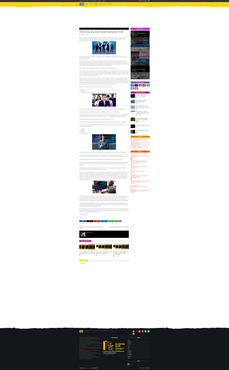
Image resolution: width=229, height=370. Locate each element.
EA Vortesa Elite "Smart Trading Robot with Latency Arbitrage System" (142, 120)
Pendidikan (130, 354)
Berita (129, 340)
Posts (130, 363)
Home (81, 28)
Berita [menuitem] (109, 4)
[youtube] (136, 88)
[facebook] (140, 1)
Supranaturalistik (134, 185)
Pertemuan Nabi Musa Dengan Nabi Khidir (139, 186)
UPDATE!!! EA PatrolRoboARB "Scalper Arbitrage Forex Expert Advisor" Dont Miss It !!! (139, 55)
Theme (98, 368)
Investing (132, 160)
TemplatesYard (88, 368)
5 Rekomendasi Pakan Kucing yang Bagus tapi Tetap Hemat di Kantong (139, 176)
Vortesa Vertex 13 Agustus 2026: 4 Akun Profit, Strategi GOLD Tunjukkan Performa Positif (121, 253)
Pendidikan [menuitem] (96, 4)
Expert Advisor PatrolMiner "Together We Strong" (140, 41)
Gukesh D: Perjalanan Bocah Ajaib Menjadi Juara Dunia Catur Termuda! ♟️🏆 (140, 182)
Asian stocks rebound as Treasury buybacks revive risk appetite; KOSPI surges (139, 162)
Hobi (129, 347)
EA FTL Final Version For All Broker (138, 69)
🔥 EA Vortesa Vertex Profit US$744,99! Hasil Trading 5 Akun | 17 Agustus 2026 (87, 252)
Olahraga (129, 352)
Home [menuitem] (87, 4)
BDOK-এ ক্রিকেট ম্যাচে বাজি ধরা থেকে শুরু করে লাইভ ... (139, 140)
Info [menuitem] (91, 4)
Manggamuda (133, 189)
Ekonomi (129, 343)
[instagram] (143, 1)
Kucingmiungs (133, 174)
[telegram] (149, 1)
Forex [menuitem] (101, 4)
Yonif (81, 34)
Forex (84, 28)
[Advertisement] (114, 16)
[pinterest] (145, 1)
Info (128, 349)
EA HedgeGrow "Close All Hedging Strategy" (138, 62)
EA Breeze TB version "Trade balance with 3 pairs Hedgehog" (140, 76)
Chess (132, 180)
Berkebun (129, 342)
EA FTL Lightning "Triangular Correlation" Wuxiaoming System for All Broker (140, 48)
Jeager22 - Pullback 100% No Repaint (138, 171)
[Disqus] (104, 309)
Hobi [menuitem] (104, 4)
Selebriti (129, 356)
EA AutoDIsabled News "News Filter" (142, 131)
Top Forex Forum (134, 154)
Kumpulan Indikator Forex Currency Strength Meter (139, 34)
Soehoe (132, 170)
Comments (131, 364)
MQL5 (132, 165)
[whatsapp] (147, 1)
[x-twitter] (142, 1)
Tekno (129, 358)
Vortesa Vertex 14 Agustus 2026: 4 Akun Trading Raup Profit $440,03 (104, 252)
